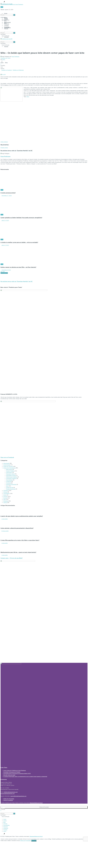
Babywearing (9, 469)
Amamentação (6, 465)
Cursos (6, 19)
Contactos (6, 27)
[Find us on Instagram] (2, 2)
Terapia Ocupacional (10, 489)
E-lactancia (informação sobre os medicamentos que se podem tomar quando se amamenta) (25, 776)
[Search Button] (14, 15)
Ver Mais (3, 271)
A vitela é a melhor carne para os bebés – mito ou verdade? (19, 242)
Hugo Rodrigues (15, 56)
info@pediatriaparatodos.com (11, 792)
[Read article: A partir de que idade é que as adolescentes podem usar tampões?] (44, 511)
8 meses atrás (5, 531)
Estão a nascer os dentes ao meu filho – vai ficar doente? (18, 267)
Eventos (5, 498)
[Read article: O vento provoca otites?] (44, 180)
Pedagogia (8, 481)
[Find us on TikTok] (4, 2)
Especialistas (7, 22)
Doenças (5, 496)
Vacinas (5, 502)
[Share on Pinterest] (1, 71)
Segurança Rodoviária (11, 484)
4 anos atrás (4, 519)
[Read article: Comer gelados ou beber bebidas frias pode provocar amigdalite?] (44, 205)
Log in (4, 831)
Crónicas (6, 37)
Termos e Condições (8, 800)
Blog (5, 20)
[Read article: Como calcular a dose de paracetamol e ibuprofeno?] (44, 523)
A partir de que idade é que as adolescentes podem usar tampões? (22, 516)
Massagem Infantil (10, 474)
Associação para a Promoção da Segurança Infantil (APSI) (17, 773)
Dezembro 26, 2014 (5, 58)
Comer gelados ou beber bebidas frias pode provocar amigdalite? (21, 217)
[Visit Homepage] (6, 3)
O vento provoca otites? (8, 193)
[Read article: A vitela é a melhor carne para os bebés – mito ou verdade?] (44, 230)
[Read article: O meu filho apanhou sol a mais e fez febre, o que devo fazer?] (44, 535)
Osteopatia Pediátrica (11, 478)
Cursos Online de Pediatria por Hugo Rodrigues (14, 770)
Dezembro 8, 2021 (6, 270)
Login (2, 7)
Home (5, 13)
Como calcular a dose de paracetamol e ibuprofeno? (17, 528)
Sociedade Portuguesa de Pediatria (11, 772)
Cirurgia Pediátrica (10, 471)
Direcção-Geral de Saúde (9, 775)
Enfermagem (9, 472)
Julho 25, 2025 (5, 220)
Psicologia (8, 483)
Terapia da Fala (9, 487)
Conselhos (5, 490)
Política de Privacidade (8, 799)
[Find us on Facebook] (1, 2)
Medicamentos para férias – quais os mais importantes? (18, 552)
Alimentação (6, 463)
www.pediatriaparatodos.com (8, 793)
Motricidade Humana (11, 475)
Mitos (3, 59)
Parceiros (6, 24)
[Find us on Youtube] (3, 2)
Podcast (6, 46)
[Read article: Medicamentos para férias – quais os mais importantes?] (44, 547)
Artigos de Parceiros (8, 466)
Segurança (5, 501)
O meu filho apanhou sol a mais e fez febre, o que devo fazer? (20, 540)
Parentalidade (9, 480)
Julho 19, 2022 (5, 245)
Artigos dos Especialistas (9, 468)
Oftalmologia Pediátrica (11, 477)
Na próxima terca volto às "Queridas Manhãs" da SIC (17, 281)
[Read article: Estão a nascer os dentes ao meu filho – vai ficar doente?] (44, 254)
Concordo (34, 840)
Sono (7, 486)
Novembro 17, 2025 (6, 195)
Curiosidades (6, 493)
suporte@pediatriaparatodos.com (18, 796)
